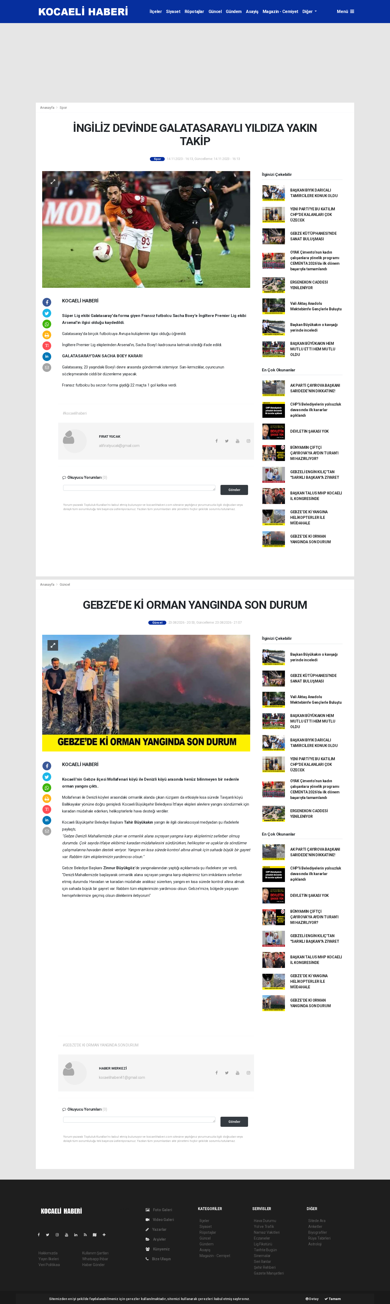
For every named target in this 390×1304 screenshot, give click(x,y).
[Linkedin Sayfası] (78, 1235)
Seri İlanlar (262, 1261)
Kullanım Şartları (95, 1253)
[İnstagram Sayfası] (59, 1235)
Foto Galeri (162, 1210)
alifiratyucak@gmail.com (119, 446)
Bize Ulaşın (161, 1259)
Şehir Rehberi (265, 1267)
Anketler (315, 1226)
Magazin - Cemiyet (280, 11)
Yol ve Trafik (264, 1226)
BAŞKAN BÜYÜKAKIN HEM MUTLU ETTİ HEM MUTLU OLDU (312, 349)
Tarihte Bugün (265, 1250)
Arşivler (159, 1239)
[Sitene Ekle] (106, 1235)
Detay (314, 1299)
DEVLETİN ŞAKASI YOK (309, 431)
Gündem (234, 11)
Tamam (334, 1299)
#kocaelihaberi (75, 413)
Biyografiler (317, 1232)
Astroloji (315, 1244)
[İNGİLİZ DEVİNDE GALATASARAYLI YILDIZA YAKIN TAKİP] (146, 229)
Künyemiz (161, 1249)
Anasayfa (47, 108)
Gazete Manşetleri (269, 1273)
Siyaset (173, 11)
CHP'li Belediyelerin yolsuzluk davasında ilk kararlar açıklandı (315, 410)
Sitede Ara (317, 1221)
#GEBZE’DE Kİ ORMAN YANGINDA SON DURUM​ (100, 1045)
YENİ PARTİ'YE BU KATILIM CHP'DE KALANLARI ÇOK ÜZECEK (312, 214)
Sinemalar (262, 1256)
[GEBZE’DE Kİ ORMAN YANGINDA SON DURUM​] (146, 693)
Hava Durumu (265, 1221)
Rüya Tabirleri (319, 1238)
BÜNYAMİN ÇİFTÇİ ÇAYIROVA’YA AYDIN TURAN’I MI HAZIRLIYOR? (314, 453)
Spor (63, 108)
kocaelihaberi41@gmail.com (122, 1077)
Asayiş (252, 11)
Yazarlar (159, 1229)
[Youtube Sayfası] (68, 1235)
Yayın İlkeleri (48, 1259)
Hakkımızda (48, 1253)
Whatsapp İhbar (95, 1259)
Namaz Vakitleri (267, 1232)
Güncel (215, 11)
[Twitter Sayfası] (50, 1235)
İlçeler (156, 11)
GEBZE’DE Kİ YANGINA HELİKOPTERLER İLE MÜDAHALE (309, 517)
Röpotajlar (194, 11)
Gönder (234, 490)
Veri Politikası (49, 1265)
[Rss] (87, 1235)
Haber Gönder (93, 1265)
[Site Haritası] (97, 1235)
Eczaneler (262, 1238)
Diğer (308, 11)
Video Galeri (163, 1220)
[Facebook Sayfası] (41, 1235)
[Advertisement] (195, 63)
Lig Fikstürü (263, 1244)
